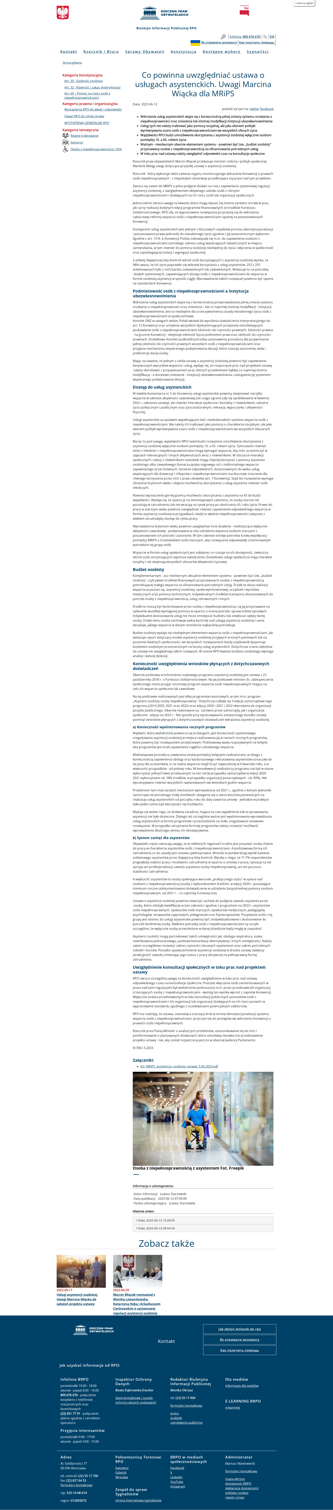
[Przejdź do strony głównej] (166, 13)
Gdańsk (120, 1472)
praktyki (176, 1418)
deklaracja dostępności (242, 1488)
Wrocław (121, 1477)
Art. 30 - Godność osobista (83, 81)
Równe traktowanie (84, 136)
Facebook (177, 1468)
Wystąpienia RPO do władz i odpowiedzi (93, 109)
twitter (254, 109)
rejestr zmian (235, 1497)
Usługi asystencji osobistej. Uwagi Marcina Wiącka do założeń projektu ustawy (77, 1299)
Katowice (122, 1468)
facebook (266, 109)
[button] (143, 1126)
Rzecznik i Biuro (101, 51)
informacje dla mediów (241, 1386)
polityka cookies (236, 1493)
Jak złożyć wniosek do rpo (240, 1329)
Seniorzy (77, 142)
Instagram (177, 1486)
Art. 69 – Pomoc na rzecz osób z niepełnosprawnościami (87, 95)
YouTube (176, 1482)
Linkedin (176, 1477)
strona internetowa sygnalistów (138, 1500)
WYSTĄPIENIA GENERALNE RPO (86, 123)
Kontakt (68, 51)
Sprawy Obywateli (145, 51)
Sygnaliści (258, 51)
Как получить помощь (239, 1350)
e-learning (232, 1407)
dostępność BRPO (238, 1483)
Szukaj (223, 36)
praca (174, 1413)
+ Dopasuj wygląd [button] (304, 3)
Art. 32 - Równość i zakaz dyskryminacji (92, 87)
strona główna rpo (93, 1330)
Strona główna (72, 62)
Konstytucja (184, 51)
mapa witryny (235, 1479)
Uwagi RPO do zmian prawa (84, 116)
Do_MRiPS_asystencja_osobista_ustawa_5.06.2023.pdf (179, 1066)
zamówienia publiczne (186, 1422)
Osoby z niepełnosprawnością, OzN (96, 149)
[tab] (203, 1220)
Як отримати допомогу (240, 1339)
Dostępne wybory (222, 51)
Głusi (265, 36)
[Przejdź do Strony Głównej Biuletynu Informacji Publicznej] (244, 11)
